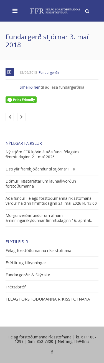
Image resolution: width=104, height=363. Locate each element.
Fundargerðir (49, 72)
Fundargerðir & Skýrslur (28, 274)
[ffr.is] (55, 10)
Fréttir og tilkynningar (26, 262)
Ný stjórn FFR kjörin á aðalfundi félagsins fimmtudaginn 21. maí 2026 (42, 154)
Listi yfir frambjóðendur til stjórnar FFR (40, 169)
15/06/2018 (28, 72)
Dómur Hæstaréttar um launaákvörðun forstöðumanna (41, 184)
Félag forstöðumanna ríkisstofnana (38, 250)
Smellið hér (30, 87)
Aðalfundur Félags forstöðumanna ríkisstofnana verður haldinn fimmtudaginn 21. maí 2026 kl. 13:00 (51, 201)
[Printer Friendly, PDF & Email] (21, 99)
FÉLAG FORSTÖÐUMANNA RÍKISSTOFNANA (48, 299)
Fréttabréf (16, 287)
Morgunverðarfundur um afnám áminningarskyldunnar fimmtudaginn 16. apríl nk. (49, 218)
